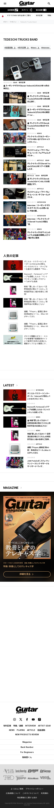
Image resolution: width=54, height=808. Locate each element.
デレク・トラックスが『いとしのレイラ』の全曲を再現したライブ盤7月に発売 (38, 235)
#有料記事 (24, 48)
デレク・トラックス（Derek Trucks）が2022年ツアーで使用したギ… (38, 166)
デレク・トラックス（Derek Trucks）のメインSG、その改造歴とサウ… (38, 181)
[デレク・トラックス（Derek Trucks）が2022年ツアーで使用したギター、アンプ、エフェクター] (14, 165)
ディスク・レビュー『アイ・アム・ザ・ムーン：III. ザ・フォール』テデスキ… (38, 194)
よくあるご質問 (17, 789)
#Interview (47, 48)
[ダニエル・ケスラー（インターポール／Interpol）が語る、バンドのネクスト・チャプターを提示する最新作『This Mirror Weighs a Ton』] (14, 395)
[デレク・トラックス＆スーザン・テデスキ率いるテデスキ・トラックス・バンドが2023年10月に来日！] (14, 138)
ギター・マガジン (10, 22)
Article (40, 147)
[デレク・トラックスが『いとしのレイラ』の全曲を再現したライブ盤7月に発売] (14, 234)
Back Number (27, 747)
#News (35, 48)
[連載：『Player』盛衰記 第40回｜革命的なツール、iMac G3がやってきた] (14, 449)
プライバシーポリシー (34, 789)
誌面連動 (41, 730)
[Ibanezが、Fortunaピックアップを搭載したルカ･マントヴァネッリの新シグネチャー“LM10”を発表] (14, 408)
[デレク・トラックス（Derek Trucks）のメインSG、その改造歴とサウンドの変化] (14, 178)
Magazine (13, 488)
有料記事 (39, 15)
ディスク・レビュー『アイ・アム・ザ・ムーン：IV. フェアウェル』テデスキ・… (39, 153)
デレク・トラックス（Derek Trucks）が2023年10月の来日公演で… (38, 99)
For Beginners (27, 752)
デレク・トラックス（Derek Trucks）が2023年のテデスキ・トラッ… (38, 126)
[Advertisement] (27, 617)
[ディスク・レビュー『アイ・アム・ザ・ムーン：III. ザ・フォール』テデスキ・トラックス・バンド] (14, 193)
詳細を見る (27, 574)
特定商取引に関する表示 (27, 798)
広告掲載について (13, 793)
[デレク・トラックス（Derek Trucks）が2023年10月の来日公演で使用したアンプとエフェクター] (14, 97)
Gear (15, 82)
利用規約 (44, 793)
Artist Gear (44, 726)
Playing (21, 730)
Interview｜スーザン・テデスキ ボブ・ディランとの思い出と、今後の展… (38, 208)
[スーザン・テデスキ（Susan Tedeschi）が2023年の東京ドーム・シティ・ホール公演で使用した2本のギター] (14, 111)
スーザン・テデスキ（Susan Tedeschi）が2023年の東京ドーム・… (38, 112)
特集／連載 (18, 726)
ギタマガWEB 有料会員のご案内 (19, 15)
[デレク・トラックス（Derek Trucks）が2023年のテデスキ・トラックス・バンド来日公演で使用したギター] (14, 124)
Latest (11, 385)
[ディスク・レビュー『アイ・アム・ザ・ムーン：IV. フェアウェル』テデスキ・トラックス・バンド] (14, 151)
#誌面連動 (10, 48)
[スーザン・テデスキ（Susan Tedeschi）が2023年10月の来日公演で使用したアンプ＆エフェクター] (27, 69)
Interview (41, 202)
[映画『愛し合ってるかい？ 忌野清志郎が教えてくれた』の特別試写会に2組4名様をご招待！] (14, 435)
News (39, 133)
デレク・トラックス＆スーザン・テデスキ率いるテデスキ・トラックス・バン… (38, 139)
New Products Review (27, 734)
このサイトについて (31, 793)
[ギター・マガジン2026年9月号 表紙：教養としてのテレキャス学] (27, 557)
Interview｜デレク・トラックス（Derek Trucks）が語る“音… (38, 221)
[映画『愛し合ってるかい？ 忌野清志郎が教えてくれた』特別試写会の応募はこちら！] (14, 422)
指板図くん (27, 757)
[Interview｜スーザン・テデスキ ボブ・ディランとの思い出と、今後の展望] (14, 207)
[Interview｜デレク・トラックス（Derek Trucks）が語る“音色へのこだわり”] (14, 220)
